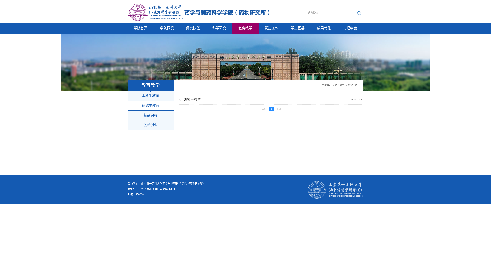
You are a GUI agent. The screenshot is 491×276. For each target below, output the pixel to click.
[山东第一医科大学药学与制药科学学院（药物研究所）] (198, 12)
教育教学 (339, 85)
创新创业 (150, 125)
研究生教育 (354, 85)
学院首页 (326, 85)
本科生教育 (150, 96)
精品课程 (150, 115)
